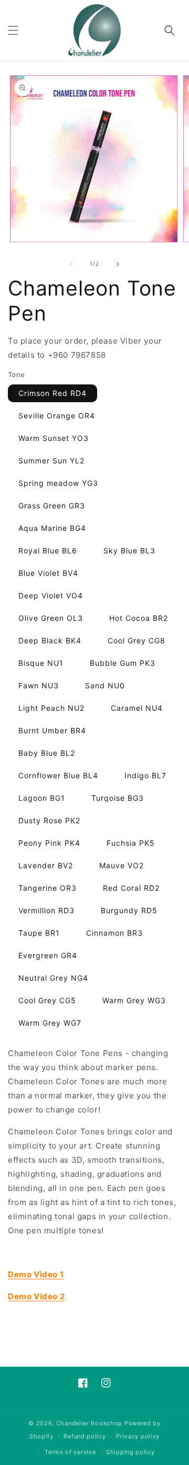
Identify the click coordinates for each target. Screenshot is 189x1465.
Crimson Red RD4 (52, 393)
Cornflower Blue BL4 (58, 775)
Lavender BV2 (45, 865)
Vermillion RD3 (46, 910)
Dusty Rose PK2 (49, 820)
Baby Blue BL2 (46, 752)
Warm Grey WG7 (49, 1022)
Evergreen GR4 (47, 955)
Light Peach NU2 (51, 707)
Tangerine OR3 (47, 887)
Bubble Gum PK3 (122, 662)
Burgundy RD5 (129, 910)
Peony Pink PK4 (49, 842)
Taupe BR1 (39, 932)
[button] (13, 30)
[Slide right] (117, 264)
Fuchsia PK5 (131, 842)
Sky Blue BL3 (129, 550)
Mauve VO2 (121, 865)
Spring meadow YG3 (58, 483)
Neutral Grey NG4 (53, 977)
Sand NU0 (105, 685)
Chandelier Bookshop (89, 1423)
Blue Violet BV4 (48, 573)
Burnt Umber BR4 (52, 730)
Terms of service (70, 1452)
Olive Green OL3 (50, 618)
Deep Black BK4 (49, 640)
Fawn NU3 (38, 685)
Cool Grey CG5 (47, 1000)
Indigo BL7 (145, 775)
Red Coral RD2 (131, 887)
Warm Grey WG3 (134, 1000)
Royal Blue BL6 (47, 550)
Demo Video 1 (36, 1274)
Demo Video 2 (36, 1296)
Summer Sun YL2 (51, 460)
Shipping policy (130, 1452)
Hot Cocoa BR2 (138, 618)
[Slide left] (71, 264)
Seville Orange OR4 (56, 415)
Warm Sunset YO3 (53, 438)
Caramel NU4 (137, 707)
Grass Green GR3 (51, 505)
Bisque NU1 (41, 662)
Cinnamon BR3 (114, 932)
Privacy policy (138, 1436)
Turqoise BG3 (117, 797)
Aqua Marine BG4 (52, 528)
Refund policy (85, 1436)
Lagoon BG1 (41, 797)
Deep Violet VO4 (50, 595)
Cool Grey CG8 (136, 640)
